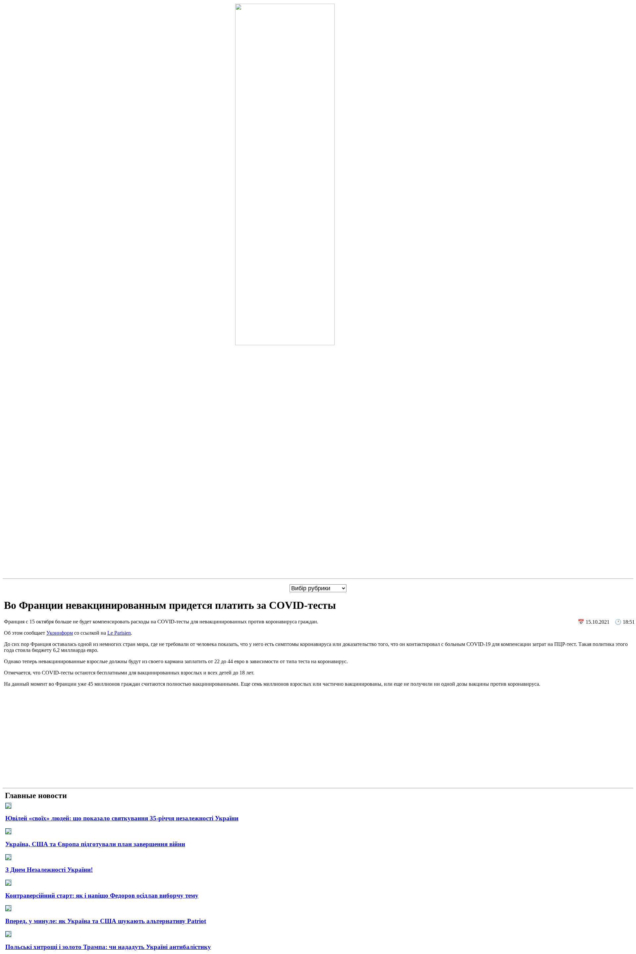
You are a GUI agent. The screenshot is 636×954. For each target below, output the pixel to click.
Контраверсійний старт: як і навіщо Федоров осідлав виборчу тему (101, 895)
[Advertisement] (318, 738)
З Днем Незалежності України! (49, 869)
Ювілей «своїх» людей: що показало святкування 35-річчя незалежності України (121, 818)
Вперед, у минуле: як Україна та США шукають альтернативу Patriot (105, 921)
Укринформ (59, 633)
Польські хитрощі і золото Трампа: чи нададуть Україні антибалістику (108, 946)
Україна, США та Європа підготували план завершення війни (95, 844)
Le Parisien (119, 633)
